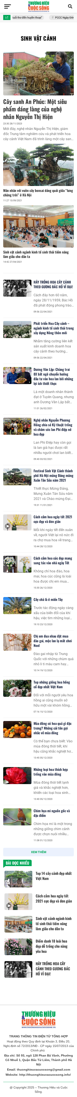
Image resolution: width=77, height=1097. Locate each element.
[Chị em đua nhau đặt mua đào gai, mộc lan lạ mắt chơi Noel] (17, 642)
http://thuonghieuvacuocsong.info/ (45, 1074)
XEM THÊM (38, 852)
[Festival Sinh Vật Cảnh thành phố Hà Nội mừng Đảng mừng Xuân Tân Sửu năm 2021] (17, 476)
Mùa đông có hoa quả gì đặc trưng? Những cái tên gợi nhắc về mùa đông (52, 728)
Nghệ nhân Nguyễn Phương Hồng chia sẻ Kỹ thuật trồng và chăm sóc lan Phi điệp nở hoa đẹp (53, 427)
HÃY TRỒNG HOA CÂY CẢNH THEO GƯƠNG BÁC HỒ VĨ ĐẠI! (53, 284)
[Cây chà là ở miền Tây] (17, 605)
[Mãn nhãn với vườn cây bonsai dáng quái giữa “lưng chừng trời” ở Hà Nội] (38, 165)
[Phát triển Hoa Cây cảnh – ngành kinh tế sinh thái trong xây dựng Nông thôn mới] (17, 329)
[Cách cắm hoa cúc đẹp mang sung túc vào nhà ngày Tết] (17, 564)
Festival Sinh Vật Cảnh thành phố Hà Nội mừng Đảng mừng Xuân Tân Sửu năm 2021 (53, 475)
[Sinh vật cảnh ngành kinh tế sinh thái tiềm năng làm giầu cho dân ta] (38, 226)
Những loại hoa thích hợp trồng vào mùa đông (51, 772)
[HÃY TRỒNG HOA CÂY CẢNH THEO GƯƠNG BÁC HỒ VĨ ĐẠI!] (17, 288)
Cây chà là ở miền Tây (48, 599)
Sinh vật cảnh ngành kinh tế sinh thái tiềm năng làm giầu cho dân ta (36, 254)
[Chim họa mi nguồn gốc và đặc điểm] (17, 816)
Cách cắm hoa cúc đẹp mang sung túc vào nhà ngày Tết (53, 560)
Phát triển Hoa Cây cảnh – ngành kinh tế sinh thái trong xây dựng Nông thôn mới (54, 328)
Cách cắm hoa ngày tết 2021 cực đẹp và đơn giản (53, 519)
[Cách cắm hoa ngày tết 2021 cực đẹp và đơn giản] (17, 522)
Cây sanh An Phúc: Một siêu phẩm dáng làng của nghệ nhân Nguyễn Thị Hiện (35, 109)
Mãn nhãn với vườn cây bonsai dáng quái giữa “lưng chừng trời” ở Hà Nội (38, 192)
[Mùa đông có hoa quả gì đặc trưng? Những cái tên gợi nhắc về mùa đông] (17, 729)
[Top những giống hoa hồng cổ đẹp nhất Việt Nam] (17, 688)
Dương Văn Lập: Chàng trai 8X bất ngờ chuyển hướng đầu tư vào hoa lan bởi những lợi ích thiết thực (53, 376)
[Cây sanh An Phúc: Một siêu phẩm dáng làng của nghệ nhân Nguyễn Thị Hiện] (38, 73)
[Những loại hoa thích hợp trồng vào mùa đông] (17, 775)
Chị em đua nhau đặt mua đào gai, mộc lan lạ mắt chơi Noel (53, 640)
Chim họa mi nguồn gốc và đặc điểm (52, 813)
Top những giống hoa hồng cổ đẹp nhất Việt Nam (52, 684)
